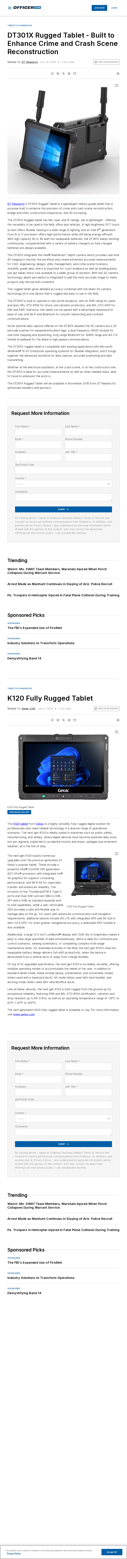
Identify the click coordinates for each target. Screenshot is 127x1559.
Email (19, 439)
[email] (74, 73)
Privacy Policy (14, 1553)
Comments (21, 491)
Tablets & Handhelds (19, 25)
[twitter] (63, 73)
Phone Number (74, 439)
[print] (118, 73)
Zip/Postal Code (24, 464)
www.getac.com (24, 1014)
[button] (9, 8)
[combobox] (63, 483)
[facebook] (52, 73)
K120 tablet (20, 823)
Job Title (71, 451)
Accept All (112, 1552)
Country (21, 478)
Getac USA (28, 708)
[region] (63, 1552)
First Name (22, 426)
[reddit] (69, 73)
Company (20, 451)
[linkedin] (57, 73)
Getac (40, 823)
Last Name (72, 426)
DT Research (30, 62)
